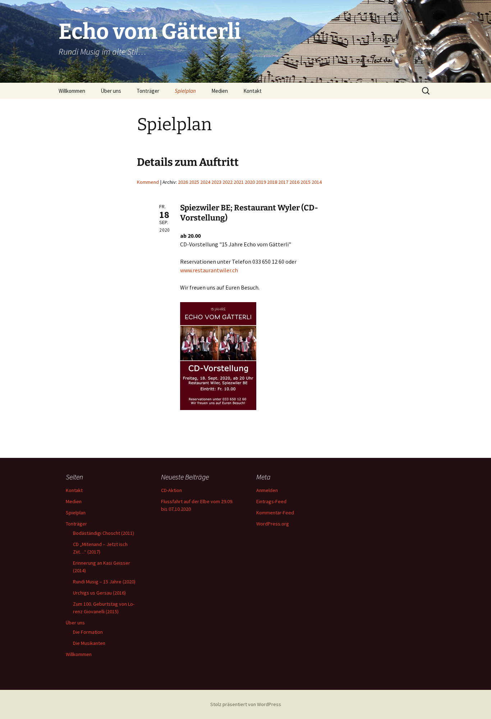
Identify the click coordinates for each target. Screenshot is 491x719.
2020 (250, 182)
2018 (272, 182)
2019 (261, 182)
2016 (294, 182)
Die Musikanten (89, 643)
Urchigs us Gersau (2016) (99, 593)
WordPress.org (272, 523)
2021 (239, 182)
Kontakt (252, 90)
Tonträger (148, 90)
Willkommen (72, 90)
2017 (283, 182)
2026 (183, 182)
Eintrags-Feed (271, 501)
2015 (305, 182)
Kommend (148, 182)
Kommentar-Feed (275, 512)
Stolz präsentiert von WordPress (245, 704)
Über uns (111, 90)
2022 (227, 182)
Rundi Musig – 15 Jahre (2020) (104, 581)
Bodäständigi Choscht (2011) (103, 533)
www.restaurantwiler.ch (209, 270)
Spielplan (185, 90)
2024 (205, 182)
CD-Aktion (171, 490)
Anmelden (267, 490)
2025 (194, 182)
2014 (317, 182)
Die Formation (88, 632)
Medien (219, 90)
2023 (216, 182)
